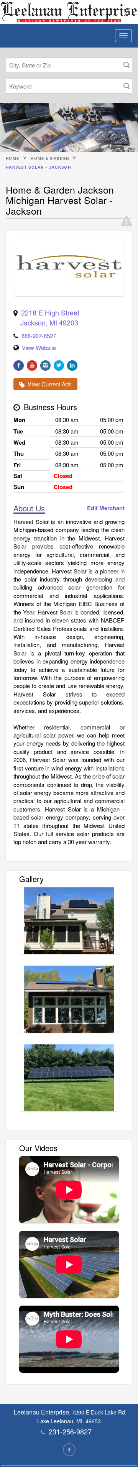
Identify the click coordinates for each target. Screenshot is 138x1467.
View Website (39, 347)
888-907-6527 (38, 336)
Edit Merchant (106, 508)
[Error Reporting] (126, 221)
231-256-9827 (70, 1431)
